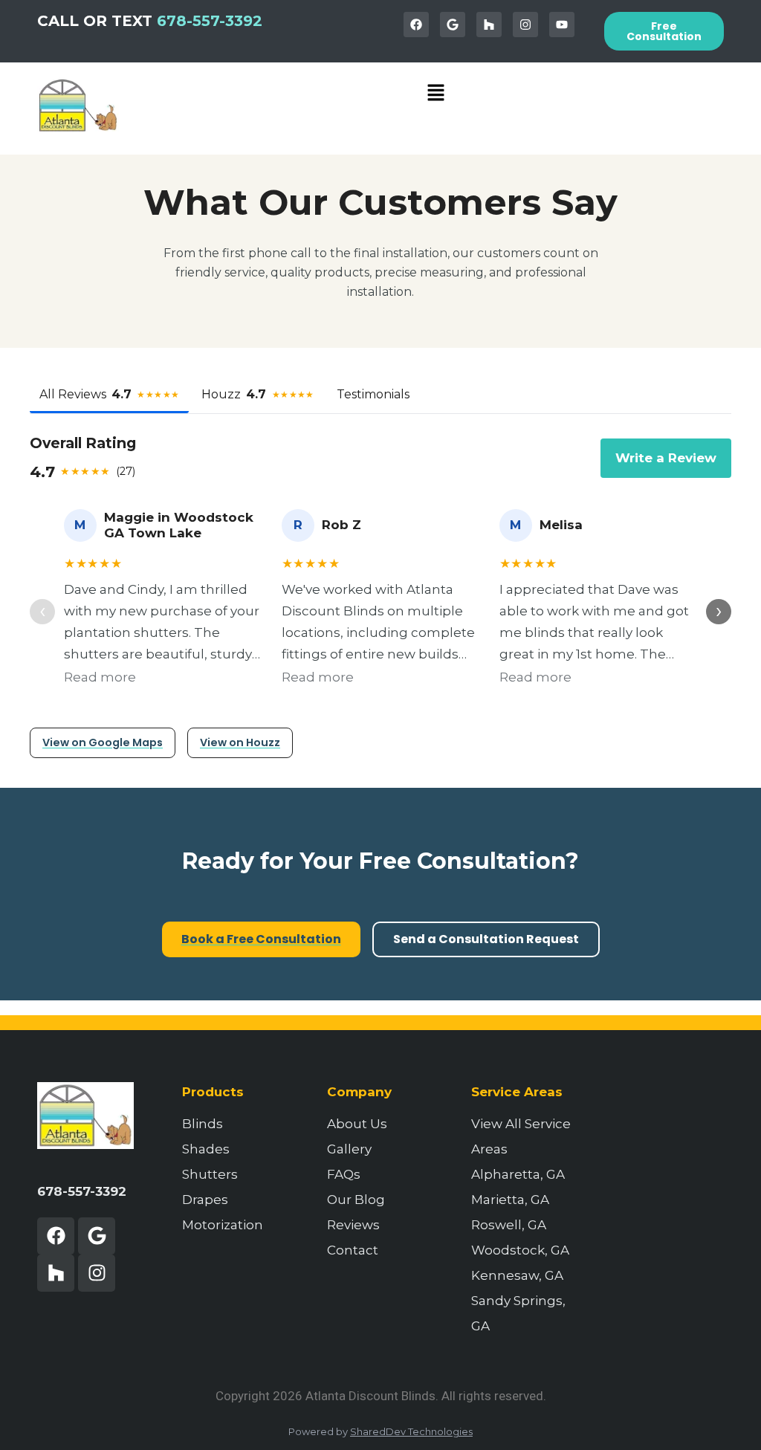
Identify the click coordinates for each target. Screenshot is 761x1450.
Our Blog (356, 1199)
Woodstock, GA (520, 1250)
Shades (206, 1149)
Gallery (349, 1149)
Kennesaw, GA (517, 1275)
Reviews (353, 1224)
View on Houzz (240, 742)
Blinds (202, 1123)
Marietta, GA (510, 1199)
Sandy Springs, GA (518, 1313)
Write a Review (665, 457)
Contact (352, 1250)
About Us (357, 1123)
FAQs (343, 1174)
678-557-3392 (209, 21)
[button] (436, 93)
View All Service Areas (521, 1136)
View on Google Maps (102, 742)
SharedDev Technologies (411, 1431)
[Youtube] (561, 24)
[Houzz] (489, 24)
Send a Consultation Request (486, 939)
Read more (100, 677)
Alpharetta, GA (518, 1174)
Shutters (210, 1174)
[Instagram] (525, 24)
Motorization (222, 1224)
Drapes (205, 1199)
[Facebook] (416, 24)
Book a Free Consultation (261, 939)
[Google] (452, 24)
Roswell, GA (508, 1224)
